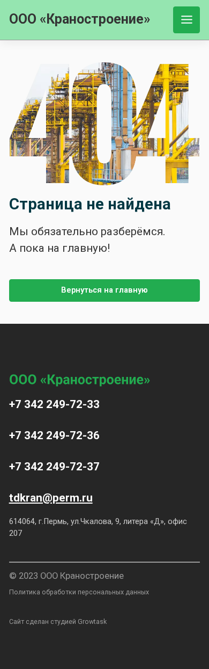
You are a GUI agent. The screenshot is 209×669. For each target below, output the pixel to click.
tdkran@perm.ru (51, 497)
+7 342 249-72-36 (54, 435)
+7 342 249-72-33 (54, 404)
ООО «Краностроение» (79, 19)
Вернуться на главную (104, 290)
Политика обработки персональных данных (79, 592)
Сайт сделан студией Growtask (58, 621)
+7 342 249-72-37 (54, 466)
